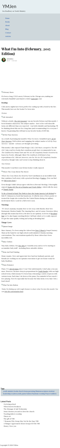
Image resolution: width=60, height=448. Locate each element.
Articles (8, 36)
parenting (31, 391)
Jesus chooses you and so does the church (19, 412)
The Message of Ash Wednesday (15, 409)
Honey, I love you (10, 426)
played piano (14, 269)
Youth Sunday (43, 271)
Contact (8, 33)
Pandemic (35, 394)
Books (7, 22)
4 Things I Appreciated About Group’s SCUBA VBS (22, 424)
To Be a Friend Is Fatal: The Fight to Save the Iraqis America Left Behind (27, 193)
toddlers (53, 394)
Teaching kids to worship (13, 414)
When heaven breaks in (12, 407)
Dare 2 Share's (40, 230)
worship (42, 394)
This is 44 (7, 416)
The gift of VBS (9, 419)
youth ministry (8, 391)
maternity (34, 99)
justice (43, 178)
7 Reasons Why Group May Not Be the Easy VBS (21, 421)
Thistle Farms (8, 189)
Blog (6, 29)
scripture (45, 391)
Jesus (26, 391)
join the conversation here (13, 291)
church (21, 391)
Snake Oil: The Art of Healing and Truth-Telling (24, 187)
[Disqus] (30, 312)
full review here (10, 181)
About (7, 25)
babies (29, 394)
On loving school (10, 404)
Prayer (47, 394)
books (16, 391)
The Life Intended (20, 121)
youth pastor (21, 394)
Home (7, 18)
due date (21, 246)
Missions (38, 391)
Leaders (14, 394)
